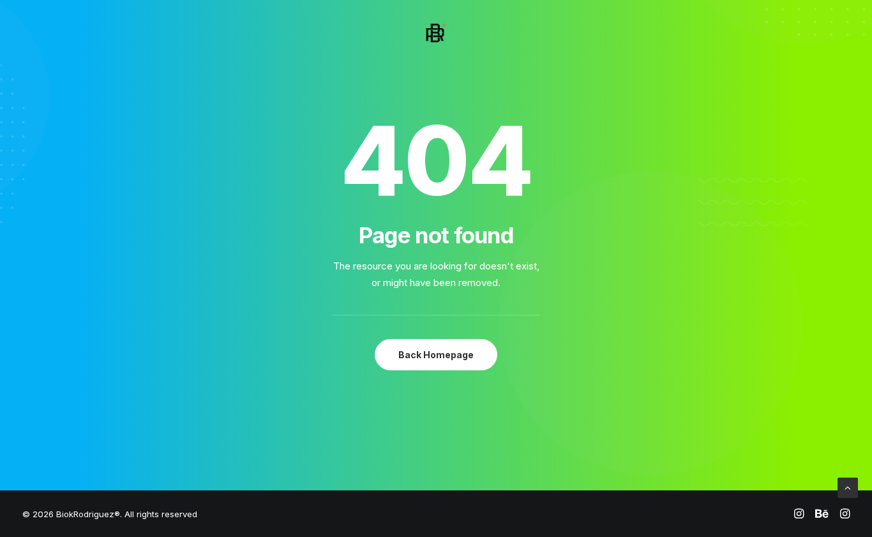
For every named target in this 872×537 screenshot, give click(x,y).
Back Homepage (436, 354)
